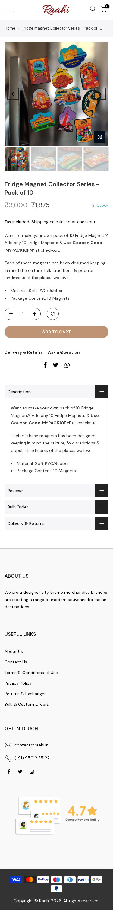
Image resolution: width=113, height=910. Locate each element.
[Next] (100, 94)
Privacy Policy (18, 683)
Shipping (40, 221)
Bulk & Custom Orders (27, 704)
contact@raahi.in (31, 745)
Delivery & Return (23, 352)
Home (10, 28)
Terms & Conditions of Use (31, 672)
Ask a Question (64, 352)
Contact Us (16, 662)
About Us (14, 651)
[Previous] (13, 94)
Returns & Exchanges (25, 693)
